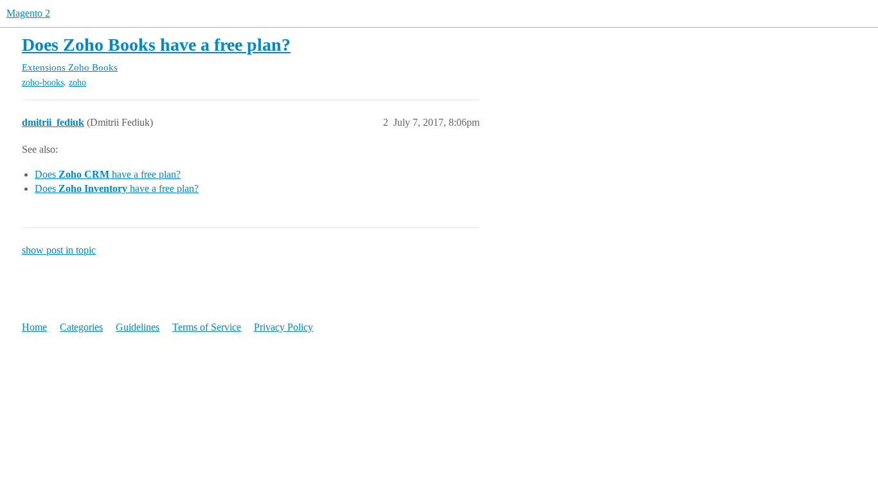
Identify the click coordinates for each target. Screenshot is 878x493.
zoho (77, 82)
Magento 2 (28, 13)
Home (34, 327)
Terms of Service (206, 327)
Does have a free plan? (108, 174)
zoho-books (43, 82)
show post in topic (59, 250)
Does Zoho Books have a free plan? (156, 45)
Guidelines (137, 327)
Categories (81, 327)
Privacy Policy (283, 327)
